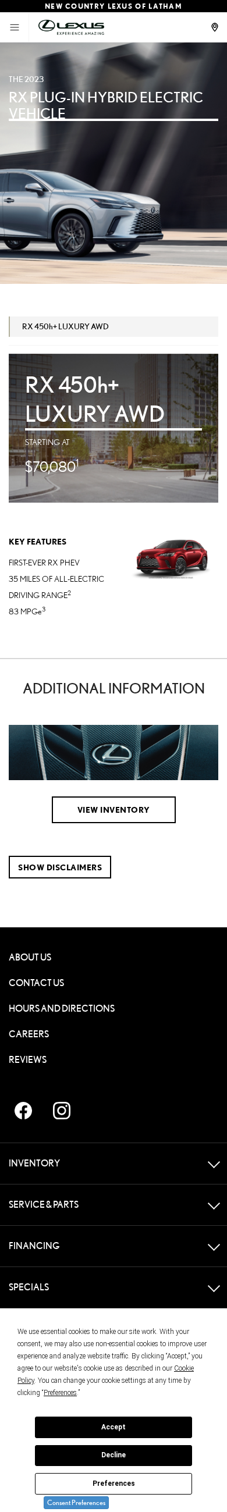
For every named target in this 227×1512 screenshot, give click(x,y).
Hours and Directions (62, 1008)
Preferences (114, 1483)
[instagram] (61, 1110)
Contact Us (36, 982)
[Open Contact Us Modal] (216, 27)
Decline (113, 1455)
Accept (113, 1427)
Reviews (28, 1059)
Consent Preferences (76, 1502)
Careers (29, 1034)
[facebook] (23, 1110)
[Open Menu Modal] (14, 27)
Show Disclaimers (60, 867)
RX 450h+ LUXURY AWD (65, 326)
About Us (30, 957)
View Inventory (113, 809)
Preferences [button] (60, 1393)
